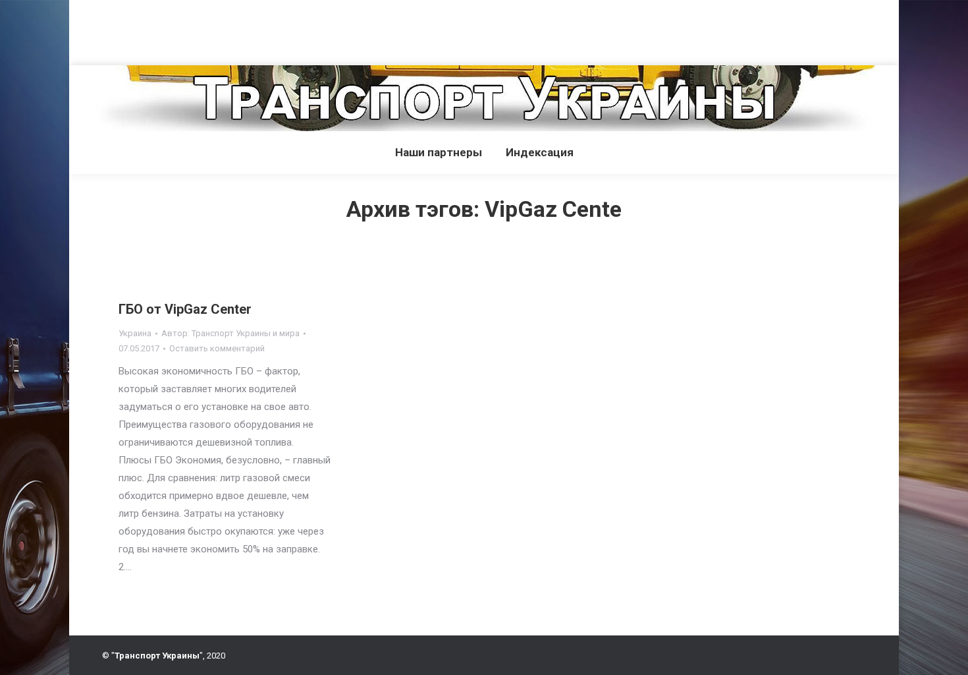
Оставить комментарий (217, 348)
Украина (135, 333)
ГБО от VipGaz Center (185, 309)
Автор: (230, 333)
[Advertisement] (239, 29)
